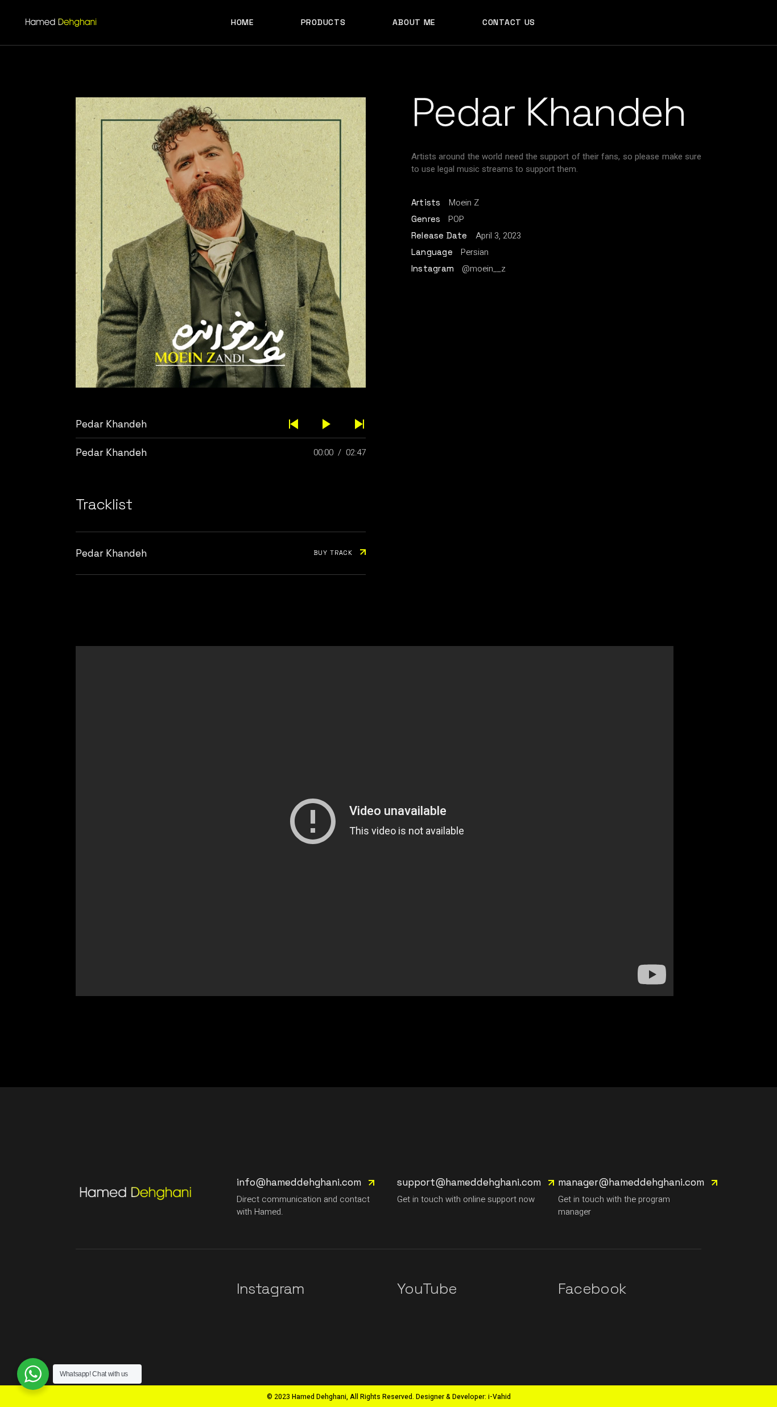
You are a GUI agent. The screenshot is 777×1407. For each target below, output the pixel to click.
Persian (475, 252)
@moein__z (484, 268)
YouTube (427, 1288)
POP (456, 219)
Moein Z (464, 202)
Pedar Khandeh (111, 452)
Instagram (271, 1288)
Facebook (592, 1288)
